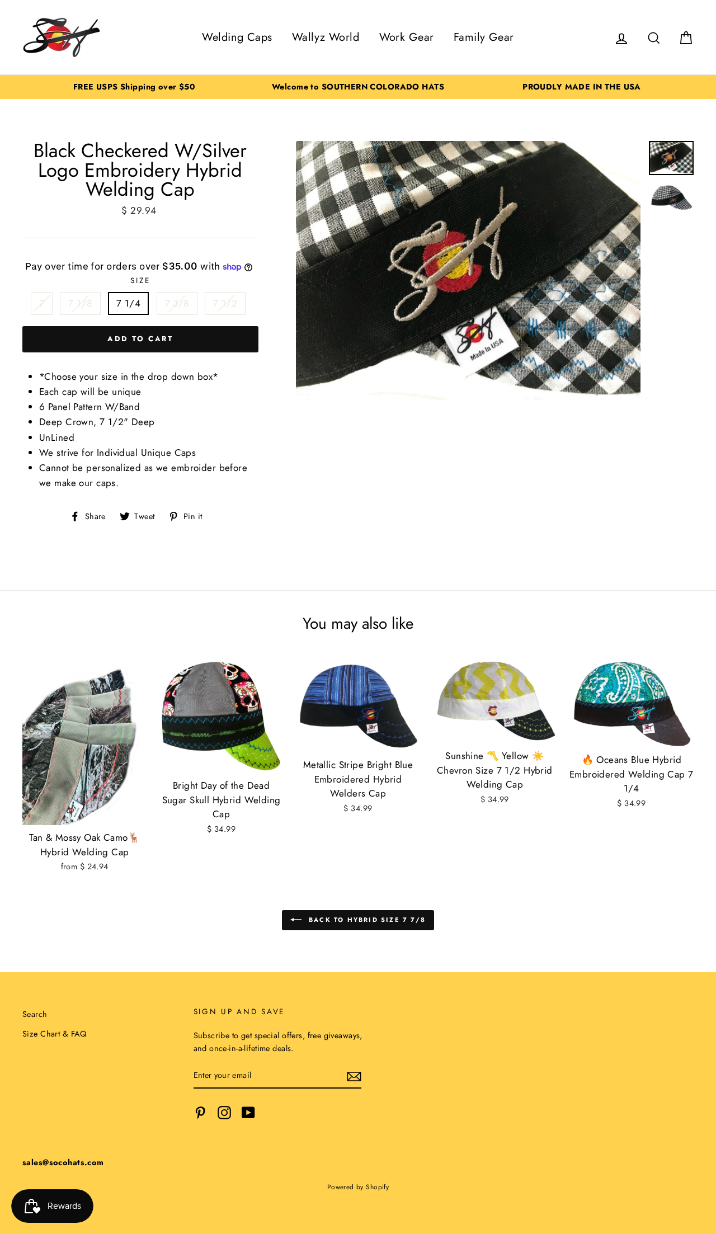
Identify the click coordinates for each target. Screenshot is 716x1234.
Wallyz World (325, 37)
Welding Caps (237, 37)
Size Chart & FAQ (54, 1033)
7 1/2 (225, 303)
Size (140, 280)
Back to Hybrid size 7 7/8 (366, 919)
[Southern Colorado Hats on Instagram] (224, 1112)
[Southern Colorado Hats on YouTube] (248, 1112)
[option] (134, 87)
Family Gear (484, 37)
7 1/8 (80, 303)
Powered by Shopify (358, 1186)
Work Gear (406, 37)
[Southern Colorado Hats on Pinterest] (200, 1112)
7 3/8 (177, 303)
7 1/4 (128, 303)
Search (35, 1014)
